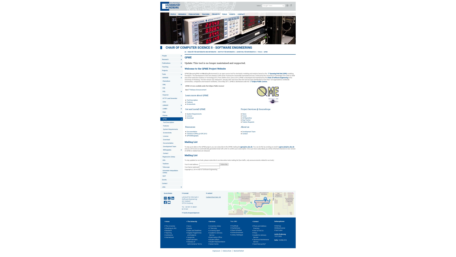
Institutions (169, 235)
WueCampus (235, 228)
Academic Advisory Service (215, 234)
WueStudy (234, 226)
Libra (164, 102)
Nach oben (279, 230)
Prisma (165, 115)
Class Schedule (236, 230)
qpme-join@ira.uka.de (286, 147)
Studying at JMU (170, 228)
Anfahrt (209, 193)
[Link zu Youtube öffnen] (169, 202)
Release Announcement (198, 90)
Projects (216, 14)
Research (182, 14)
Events (232, 14)
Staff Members (192, 239)
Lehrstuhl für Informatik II (246, 52)
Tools (224, 14)
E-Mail (186, 209)
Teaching (205, 14)
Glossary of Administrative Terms (194, 243)
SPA (164, 160)
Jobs (163, 187)
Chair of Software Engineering (278, 78)
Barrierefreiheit (239, 251)
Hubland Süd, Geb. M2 (213, 197)
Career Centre (213, 244)
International (169, 237)
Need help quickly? (259, 244)
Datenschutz (227, 251)
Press (255, 233)
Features (166, 126)
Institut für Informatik (226, 52)
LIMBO (165, 109)
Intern (259, 6)
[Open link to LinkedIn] (173, 198)
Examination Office (215, 237)
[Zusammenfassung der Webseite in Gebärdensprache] (291, 5)
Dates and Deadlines (194, 230)
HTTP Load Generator (170, 98)
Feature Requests (248, 122)
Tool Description (168, 122)
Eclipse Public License (259, 81)
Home (167, 221)
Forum (244, 116)
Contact (241, 14)
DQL (164, 91)
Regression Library (169, 157)
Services (212, 221)
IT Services (213, 228)
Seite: (276, 240)
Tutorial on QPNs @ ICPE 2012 (197, 134)
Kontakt (185, 193)
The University (170, 226)
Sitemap (278, 226)
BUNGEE (165, 78)
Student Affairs (214, 239)
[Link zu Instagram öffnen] (165, 198)
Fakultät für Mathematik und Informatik (202, 52)
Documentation (168, 143)
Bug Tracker (246, 120)
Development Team (169, 146)
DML (164, 84)
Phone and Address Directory (259, 227)
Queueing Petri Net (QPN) (278, 73)
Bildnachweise (280, 228)
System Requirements (170, 129)
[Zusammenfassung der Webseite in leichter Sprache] (287, 5)
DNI (164, 88)
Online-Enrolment (237, 232)
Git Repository (247, 118)
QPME (165, 119)
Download (166, 140)
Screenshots (167, 133)
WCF (164, 176)
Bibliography (167, 150)
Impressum (216, 251)
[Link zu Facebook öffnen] (165, 202)
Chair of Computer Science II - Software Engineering (209, 47)
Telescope (166, 167)
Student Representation (217, 242)
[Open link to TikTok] (169, 198)
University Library (215, 226)
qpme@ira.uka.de (246, 147)
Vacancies (191, 237)
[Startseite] (185, 52)
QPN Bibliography (192, 136)
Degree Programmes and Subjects (194, 234)
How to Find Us (258, 230)
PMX (164, 112)
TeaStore (166, 164)
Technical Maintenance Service (261, 241)
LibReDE (165, 105)
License (165, 136)
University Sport (214, 230)
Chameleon (166, 81)
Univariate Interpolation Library (170, 171)
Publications (194, 14)
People (173, 14)
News (244, 114)
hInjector (166, 95)
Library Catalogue (237, 235)
